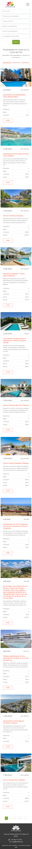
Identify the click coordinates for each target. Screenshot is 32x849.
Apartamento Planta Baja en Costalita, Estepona (13, 722)
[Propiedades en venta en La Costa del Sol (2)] (23, 818)
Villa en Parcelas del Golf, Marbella (16, 405)
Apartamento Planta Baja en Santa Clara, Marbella (16, 155)
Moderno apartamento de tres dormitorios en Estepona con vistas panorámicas (16, 658)
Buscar (16, 42)
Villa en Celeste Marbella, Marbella (16, 463)
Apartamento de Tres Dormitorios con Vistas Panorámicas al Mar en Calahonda (15, 526)
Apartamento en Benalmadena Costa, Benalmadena (14, 96)
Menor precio (16, 63)
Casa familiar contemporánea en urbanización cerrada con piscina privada (14, 340)
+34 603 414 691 (16, 840)
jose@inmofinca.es (17, 842)
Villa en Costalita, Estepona (13, 216)
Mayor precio (25, 63)
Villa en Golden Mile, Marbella (14, 780)
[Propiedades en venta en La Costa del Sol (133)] (25, 818)
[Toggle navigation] (27, 4)
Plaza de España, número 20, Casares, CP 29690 (16, 835)
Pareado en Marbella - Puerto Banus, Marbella (14, 275)
